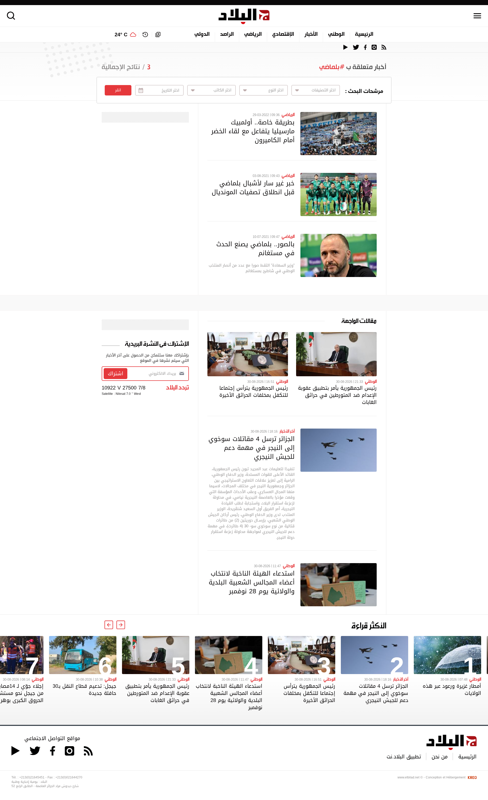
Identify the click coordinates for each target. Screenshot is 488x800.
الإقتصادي (283, 34)
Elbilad (244, 16)
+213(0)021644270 (68, 777)
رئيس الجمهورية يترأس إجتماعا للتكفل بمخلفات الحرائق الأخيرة (253, 391)
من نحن (440, 756)
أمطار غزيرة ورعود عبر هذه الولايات (452, 689)
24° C (121, 34)
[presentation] (120, 625)
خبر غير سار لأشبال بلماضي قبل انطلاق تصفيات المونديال (253, 187)
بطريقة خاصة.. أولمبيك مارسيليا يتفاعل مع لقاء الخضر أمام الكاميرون (253, 131)
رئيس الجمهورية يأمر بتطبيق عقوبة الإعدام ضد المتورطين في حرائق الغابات (337, 395)
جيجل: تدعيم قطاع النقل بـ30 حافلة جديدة (84, 689)
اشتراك (115, 373)
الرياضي (253, 34)
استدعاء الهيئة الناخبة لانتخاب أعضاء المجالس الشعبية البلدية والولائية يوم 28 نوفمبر (252, 582)
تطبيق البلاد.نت (404, 756)
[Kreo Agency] (471, 777)
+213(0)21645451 (31, 777)
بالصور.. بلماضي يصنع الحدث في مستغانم (255, 248)
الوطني (336, 34)
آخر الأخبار (287, 431)
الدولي (202, 34)
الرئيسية (364, 34)
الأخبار (311, 34)
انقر (118, 90)
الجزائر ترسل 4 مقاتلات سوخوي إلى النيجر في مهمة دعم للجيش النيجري (251, 447)
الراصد (227, 34)
